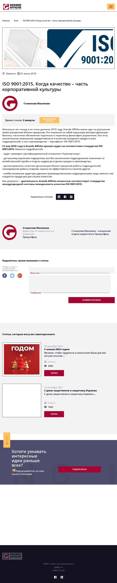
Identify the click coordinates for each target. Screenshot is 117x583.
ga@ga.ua (58, 567)
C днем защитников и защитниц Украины (70, 390)
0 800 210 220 (59, 570)
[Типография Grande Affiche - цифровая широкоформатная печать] (12, 7)
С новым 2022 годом (56, 349)
